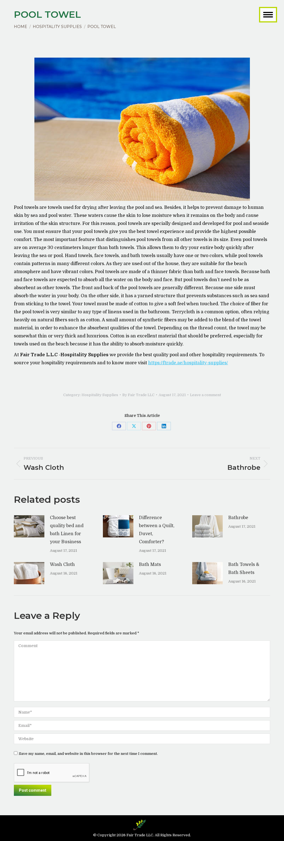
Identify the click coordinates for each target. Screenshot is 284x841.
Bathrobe (238, 517)
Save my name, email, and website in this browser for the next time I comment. (88, 754)
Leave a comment (205, 395)
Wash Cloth (62, 564)
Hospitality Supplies (100, 395)
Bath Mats (150, 564)
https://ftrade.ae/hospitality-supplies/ (188, 362)
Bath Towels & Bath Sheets (243, 568)
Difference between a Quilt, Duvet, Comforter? (156, 529)
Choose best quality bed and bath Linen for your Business (66, 529)
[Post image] (29, 526)
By (138, 395)
